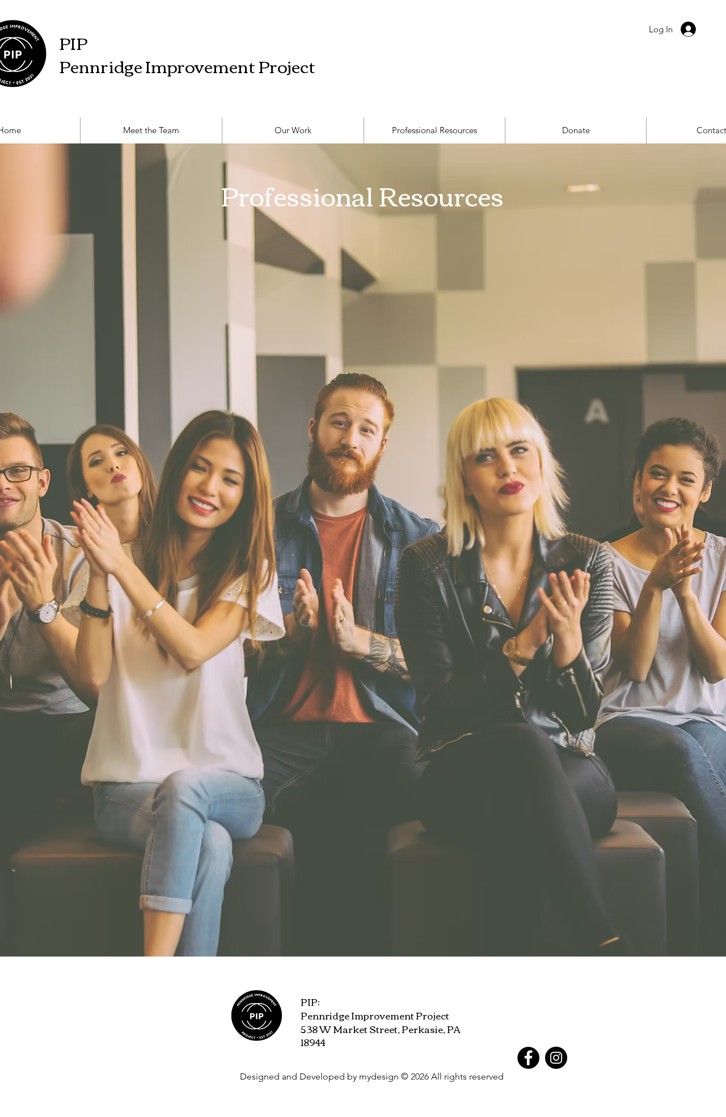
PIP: (310, 1001)
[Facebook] (528, 1058)
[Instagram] (556, 1058)
